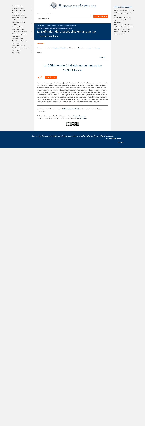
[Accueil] (72, 5)
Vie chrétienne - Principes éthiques (20, 19)
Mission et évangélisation (20, 34)
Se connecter (43, 18)
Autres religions (17, 43)
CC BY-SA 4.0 (81, 118)
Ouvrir (48, 77)
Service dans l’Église (18, 29)
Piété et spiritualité (18, 27)
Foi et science (16, 36)
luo (79, 48)
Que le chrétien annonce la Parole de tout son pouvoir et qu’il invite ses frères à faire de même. (72, 136)
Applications (16, 52)
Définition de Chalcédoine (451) (67, 25)
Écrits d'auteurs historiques (20, 41)
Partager (102, 57)
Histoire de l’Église (18, 38)
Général (40, 43)
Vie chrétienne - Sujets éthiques (19, 23)
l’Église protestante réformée (71, 109)
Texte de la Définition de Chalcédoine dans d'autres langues (54, 28)
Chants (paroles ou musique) (21, 48)
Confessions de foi (51, 25)
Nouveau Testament (18, 8)
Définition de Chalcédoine (60, 48)
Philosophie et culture (19, 45)
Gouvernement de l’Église (20, 31)
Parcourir (49, 14)
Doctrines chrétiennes (19, 15)
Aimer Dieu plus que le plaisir (122, 17)
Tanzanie (97, 48)
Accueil (40, 14)
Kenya (89, 48)
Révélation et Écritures (19, 10)
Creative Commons (79, 116)
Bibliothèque (40, 25)
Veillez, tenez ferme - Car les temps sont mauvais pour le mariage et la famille (122, 32)
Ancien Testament (18, 5)
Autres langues (17, 50)
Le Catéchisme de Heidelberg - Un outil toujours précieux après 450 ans (124, 13)
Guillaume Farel (115, 138)
